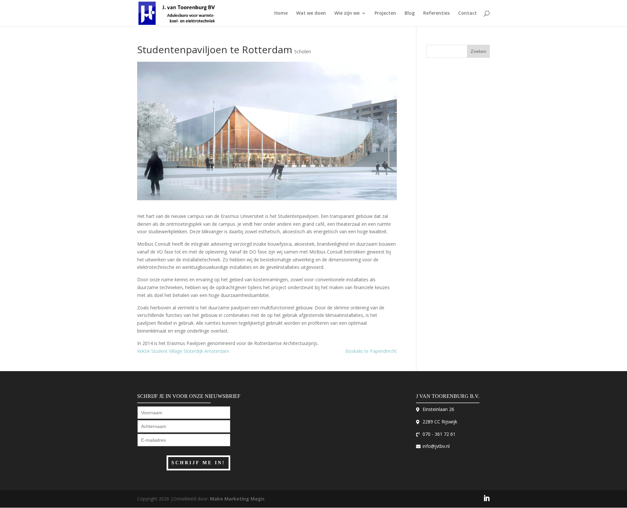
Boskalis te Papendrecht (371, 351)
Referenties (436, 13)
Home (281, 13)
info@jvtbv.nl (436, 446)
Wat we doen (311, 13)
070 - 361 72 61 (439, 434)
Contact (467, 13)
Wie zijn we (347, 13)
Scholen (302, 51)
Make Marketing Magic (237, 499)
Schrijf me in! (198, 462)
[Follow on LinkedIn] (486, 498)
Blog (410, 13)
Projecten (385, 13)
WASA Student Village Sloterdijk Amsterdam (183, 351)
